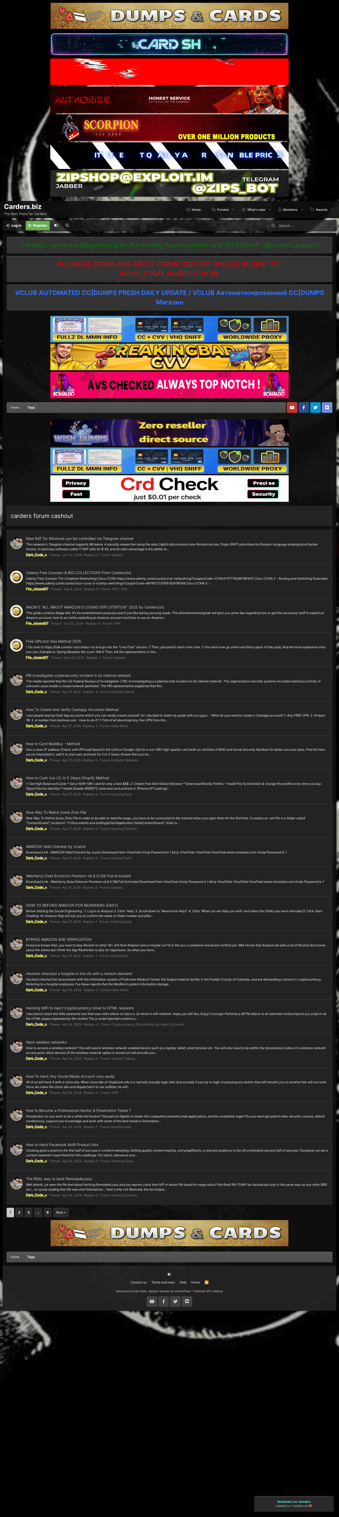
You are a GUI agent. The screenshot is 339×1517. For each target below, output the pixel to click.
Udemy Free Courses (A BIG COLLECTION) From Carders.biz (78, 572)
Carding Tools (121, 858)
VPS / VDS (119, 589)
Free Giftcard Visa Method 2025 (53, 641)
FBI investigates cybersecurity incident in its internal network (78, 675)
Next (59, 1212)
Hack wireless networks (46, 1042)
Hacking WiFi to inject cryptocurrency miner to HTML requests (80, 1008)
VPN (117, 623)
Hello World (119, 726)
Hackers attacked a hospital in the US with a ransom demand (79, 973)
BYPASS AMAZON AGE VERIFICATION (59, 939)
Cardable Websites (125, 760)
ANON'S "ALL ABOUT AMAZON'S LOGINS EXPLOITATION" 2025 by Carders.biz (95, 607)
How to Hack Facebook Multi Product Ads (62, 1144)
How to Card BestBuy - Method (53, 743)
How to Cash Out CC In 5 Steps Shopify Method (67, 778)
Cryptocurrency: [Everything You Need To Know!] (147, 1024)
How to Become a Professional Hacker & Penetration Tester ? (78, 1110)
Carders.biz (301, 1506)
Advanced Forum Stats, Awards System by (169, 1291)
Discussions (119, 956)
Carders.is (282, 1506)
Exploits (117, 555)
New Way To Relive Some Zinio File (56, 812)
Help (183, 1282)
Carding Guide (121, 922)
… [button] (38, 1212)
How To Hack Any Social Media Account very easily (70, 1076)
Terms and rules (163, 1282)
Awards (322, 210)
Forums (223, 210)
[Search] (67, 225)
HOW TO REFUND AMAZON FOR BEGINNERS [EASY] (72, 905)
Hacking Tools (121, 794)
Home (196, 210)
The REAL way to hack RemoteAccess (59, 1178)
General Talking (122, 692)
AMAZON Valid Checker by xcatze (56, 846)
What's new (256, 210)
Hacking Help (121, 1127)
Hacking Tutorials (124, 829)
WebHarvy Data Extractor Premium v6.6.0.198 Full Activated (78, 876)
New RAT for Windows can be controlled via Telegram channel (79, 538)
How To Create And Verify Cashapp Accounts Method (72, 709)
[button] (233, 209)
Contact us (139, 1282)
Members (290, 210)
